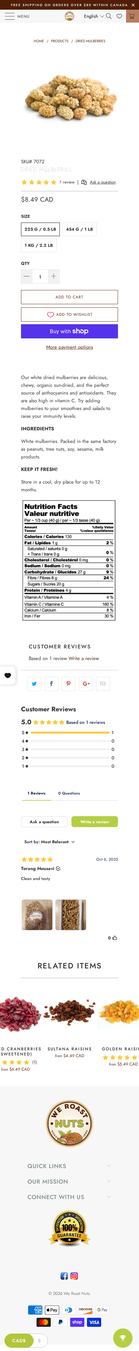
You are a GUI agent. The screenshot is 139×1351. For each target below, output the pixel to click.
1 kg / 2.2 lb (39, 245)
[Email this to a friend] (103, 684)
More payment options (69, 347)
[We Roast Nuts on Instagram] (74, 1278)
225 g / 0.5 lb (40, 229)
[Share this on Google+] (86, 684)
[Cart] (132, 16)
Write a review (84, 658)
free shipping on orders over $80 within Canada (69, 5)
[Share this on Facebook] (51, 684)
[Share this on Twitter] (34, 684)
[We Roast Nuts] (69, 16)
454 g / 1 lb (79, 229)
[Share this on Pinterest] (68, 684)
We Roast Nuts (77, 1293)
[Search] (111, 16)
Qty (25, 263)
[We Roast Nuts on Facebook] (64, 1278)
